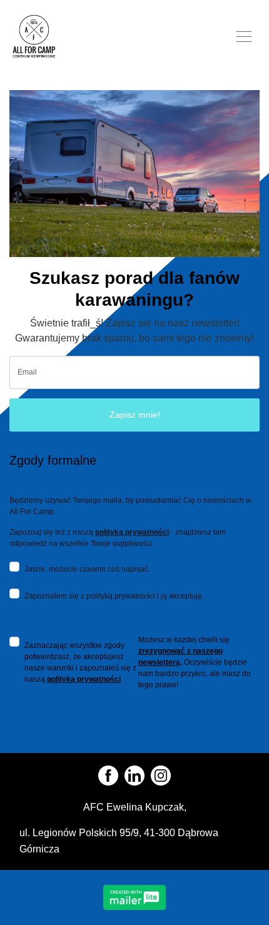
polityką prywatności (132, 532)
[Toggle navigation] (244, 35)
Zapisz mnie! (134, 415)
